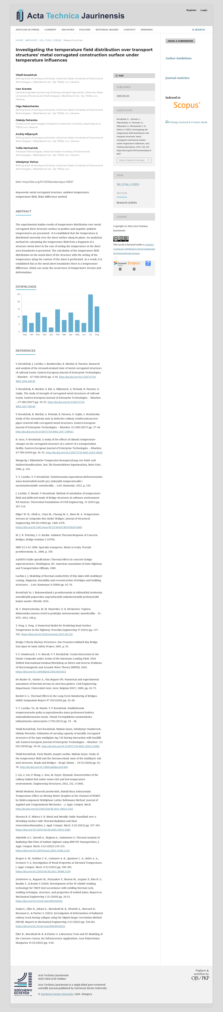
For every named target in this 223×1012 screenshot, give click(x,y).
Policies (84, 29)
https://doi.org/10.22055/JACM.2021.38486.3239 (43, 871)
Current (50, 29)
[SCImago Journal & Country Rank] (186, 122)
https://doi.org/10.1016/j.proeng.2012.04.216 (47, 634)
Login (204, 10)
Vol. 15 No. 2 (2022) (50, 40)
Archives (67, 29)
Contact (130, 29)
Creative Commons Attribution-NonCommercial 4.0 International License (134, 249)
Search (199, 29)
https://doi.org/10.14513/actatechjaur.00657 (47, 181)
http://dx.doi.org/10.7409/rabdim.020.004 (44, 767)
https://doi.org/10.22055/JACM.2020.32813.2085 (43, 829)
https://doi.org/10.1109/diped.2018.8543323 (41, 671)
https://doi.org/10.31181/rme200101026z (39, 901)
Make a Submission (180, 40)
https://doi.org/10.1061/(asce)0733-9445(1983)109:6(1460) (49, 527)
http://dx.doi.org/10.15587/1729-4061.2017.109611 (45, 431)
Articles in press (27, 29)
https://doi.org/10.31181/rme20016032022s (40, 926)
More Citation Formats (131, 160)
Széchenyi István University (57, 994)
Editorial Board (107, 29)
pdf (121, 75)
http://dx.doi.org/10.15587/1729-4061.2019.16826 (74, 452)
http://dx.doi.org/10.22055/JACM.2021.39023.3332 (44, 808)
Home (19, 40)
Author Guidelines (179, 58)
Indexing (147, 29)
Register (191, 10)
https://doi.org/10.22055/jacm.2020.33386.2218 (43, 850)
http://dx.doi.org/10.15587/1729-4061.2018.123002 (71, 746)
